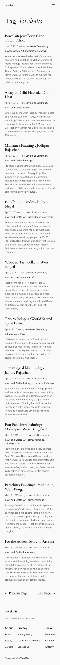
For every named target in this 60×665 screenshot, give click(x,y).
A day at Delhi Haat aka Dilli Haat (27, 94)
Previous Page (16, 593)
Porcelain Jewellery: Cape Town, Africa (24, 38)
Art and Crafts (28, 51)
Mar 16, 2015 (12, 547)
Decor (37, 217)
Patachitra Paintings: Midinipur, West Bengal (29, 487)
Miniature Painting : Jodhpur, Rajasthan (27, 147)
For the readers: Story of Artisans (30, 541)
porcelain (42, 51)
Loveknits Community (37, 46)
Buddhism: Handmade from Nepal (26, 204)
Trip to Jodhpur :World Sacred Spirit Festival (28, 321)
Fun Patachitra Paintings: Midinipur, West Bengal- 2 (26, 427)
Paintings (28, 160)
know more (47, 217)
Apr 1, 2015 (11, 378)
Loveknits (10, 5)
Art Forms (28, 217)
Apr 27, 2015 (11, 102)
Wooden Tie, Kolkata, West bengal (26, 264)
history (26, 383)
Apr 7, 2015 (11, 212)
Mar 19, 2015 (12, 435)
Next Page (46, 593)
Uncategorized (12, 443)
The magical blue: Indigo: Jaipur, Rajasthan (25, 370)
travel (26, 107)
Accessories (13, 51)
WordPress (26, 658)
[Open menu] (53, 5)
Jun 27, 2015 (11, 46)
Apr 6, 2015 (11, 329)
